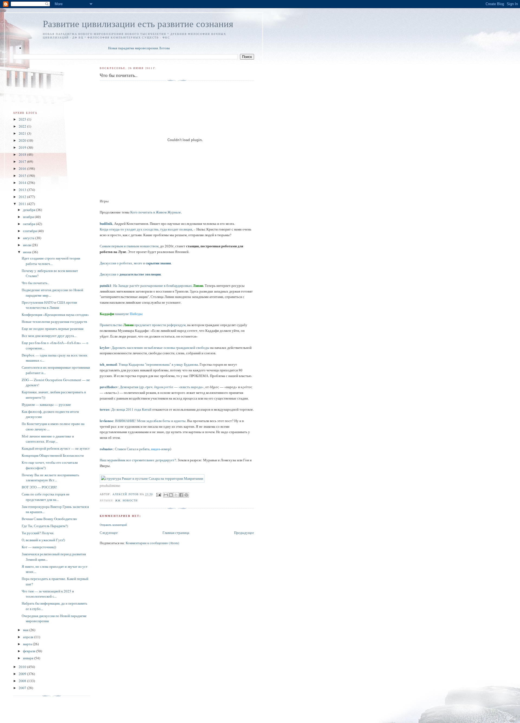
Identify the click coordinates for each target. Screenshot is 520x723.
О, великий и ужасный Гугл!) (43, 539)
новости (130, 500)
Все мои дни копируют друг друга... (49, 335)
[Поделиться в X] (176, 495)
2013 (23, 189)
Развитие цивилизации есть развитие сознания (138, 23)
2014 (23, 182)
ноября (29, 216)
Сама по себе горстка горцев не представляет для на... (46, 497)
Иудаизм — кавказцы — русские (46, 404)
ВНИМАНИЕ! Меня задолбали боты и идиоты (150, 420)
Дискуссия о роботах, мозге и (135, 263)
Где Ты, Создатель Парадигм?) (45, 525)
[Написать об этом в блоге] (171, 495)
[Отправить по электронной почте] (165, 495)
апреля (28, 636)
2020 (23, 140)
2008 (23, 680)
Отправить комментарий (113, 525)
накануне (121, 313)
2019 (23, 147)
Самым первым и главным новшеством (129, 246)
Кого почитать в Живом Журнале (155, 212)
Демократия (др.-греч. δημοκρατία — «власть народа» (162, 386)
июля (27, 244)
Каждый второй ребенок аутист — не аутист (56, 448)
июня (27, 251)
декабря (29, 209)
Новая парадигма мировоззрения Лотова (139, 48)
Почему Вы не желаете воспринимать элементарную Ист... (50, 477)
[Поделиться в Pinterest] (186, 495)
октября (29, 223)
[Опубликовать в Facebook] (181, 495)
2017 (23, 161)
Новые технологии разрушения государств (54, 321)
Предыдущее (244, 532)
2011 (23, 203)
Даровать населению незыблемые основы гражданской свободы (160, 347)
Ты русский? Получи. (38, 532)
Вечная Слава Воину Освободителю (49, 518)
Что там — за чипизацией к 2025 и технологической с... (48, 594)
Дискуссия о (130, 274)
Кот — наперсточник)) (39, 546)
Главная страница (175, 532)
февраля (29, 651)
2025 (23, 119)
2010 (23, 666)
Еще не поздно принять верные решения (52, 328)
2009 (23, 673)
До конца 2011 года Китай (131, 409)
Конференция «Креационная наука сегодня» (55, 314)
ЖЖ (118, 500)
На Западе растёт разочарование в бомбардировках (158, 285)
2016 (23, 168)
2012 (23, 196)
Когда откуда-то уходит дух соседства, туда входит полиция (146, 229)
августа (29, 237)
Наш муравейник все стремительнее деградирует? (138, 460)
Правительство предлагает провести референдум (143, 324)
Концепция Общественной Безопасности (53, 455)
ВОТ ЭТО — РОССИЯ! (39, 487)
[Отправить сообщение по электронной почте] (158, 494)
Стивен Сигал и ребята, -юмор (142, 448)
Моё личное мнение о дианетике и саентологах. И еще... (48, 439)
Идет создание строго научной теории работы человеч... (51, 261)
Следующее (109, 532)
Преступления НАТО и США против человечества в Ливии (49, 305)
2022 (23, 126)
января (28, 658)
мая (26, 629)
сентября (30, 230)
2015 (23, 175)
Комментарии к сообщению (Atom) (152, 542)
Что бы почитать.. (35, 282)
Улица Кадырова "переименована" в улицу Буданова (158, 364)
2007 (23, 687)
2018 (23, 154)
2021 (23, 133)
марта (28, 643)
